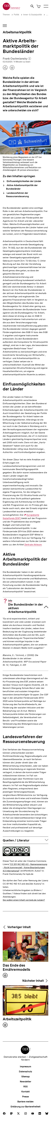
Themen (6, 15)
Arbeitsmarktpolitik (17, 32)
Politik (16, 15)
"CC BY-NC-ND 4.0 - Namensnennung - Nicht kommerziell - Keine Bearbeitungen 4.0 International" (25, 867)
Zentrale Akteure (33, 544)
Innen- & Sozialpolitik (32, 15)
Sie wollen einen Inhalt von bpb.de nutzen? (24, 900)
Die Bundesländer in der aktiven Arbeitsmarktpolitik (25, 606)
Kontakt (25, 1091)
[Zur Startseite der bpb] (11, 9)
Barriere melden (25, 1101)
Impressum (25, 1066)
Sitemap (25, 1076)
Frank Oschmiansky (17, 59)
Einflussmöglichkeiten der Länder (23, 181)
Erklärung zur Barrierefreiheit (25, 1106)
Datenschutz (25, 1071)
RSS (25, 1086)
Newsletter (25, 1081)
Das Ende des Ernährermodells (16, 967)
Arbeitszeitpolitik (17, 1019)
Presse (25, 1096)
